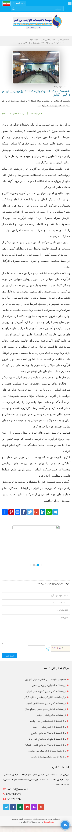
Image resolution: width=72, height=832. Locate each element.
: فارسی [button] (19, 3)
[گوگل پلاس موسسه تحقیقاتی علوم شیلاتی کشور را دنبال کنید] (41, 807)
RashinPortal (49, 822)
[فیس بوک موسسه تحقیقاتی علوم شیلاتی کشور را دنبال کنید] (13, 807)
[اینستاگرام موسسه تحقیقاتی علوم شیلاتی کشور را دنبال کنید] (27, 807)
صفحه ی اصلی (63, 39)
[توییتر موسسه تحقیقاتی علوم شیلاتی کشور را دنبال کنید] (20, 807)
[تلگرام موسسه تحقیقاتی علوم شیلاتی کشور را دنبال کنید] (6, 807)
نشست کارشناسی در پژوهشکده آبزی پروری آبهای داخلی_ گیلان (42, 42)
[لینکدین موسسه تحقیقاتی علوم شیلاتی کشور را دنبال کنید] (34, 807)
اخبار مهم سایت (32, 39)
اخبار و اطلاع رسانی (48, 39)
